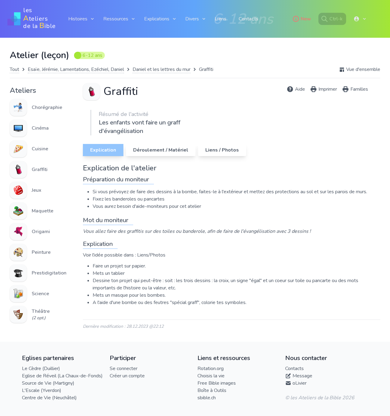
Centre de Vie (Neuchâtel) (49, 397)
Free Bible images (216, 383)
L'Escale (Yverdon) (41, 390)
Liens (220, 19)
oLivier (299, 383)
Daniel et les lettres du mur (161, 69)
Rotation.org (210, 368)
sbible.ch (206, 397)
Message (302, 375)
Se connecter (123, 368)
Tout (14, 69)
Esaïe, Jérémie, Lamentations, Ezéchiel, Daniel (76, 69)
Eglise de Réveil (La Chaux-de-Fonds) (62, 375)
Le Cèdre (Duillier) (41, 368)
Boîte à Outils (211, 390)
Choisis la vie (211, 375)
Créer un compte (127, 375)
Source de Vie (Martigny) (48, 383)
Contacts (248, 19)
